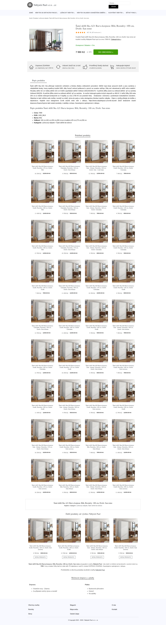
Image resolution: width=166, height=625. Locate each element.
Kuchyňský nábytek (115, 12)
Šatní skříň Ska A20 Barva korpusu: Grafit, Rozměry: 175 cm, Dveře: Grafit (69, 367)
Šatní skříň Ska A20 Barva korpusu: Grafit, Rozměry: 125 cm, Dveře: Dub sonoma (96, 407)
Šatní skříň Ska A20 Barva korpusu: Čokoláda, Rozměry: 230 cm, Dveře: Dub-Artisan (42, 327)
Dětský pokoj (131, 12)
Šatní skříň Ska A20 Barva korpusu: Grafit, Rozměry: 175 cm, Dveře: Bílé (42, 168)
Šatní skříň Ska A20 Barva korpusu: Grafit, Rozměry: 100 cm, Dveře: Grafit (42, 287)
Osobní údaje (74, 614)
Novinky (31, 609)
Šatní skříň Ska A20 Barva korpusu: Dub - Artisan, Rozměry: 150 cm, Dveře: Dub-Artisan (69, 407)
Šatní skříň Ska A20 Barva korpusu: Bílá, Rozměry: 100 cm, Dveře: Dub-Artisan (96, 447)
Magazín (73, 605)
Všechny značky (33, 605)
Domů (31, 12)
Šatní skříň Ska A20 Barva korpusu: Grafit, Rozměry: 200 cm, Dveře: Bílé (42, 207)
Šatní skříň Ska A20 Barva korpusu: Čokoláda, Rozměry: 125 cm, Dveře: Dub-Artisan (69, 168)
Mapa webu (74, 609)
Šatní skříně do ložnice (95, 505)
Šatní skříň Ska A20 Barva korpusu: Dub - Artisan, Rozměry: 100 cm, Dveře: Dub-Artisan (123, 327)
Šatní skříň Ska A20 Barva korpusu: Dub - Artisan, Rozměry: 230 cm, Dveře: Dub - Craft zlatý (96, 168)
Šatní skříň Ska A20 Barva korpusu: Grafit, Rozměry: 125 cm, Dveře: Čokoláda (123, 207)
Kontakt (114, 609)
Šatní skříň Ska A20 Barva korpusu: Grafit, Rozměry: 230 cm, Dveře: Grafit (123, 407)
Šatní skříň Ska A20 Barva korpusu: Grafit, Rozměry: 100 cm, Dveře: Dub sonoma (123, 367)
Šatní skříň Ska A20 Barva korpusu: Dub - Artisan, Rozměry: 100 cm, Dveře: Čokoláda (96, 207)
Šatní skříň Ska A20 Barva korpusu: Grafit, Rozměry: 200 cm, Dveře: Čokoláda (69, 327)
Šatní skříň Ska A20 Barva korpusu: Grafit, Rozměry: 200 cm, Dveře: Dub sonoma (123, 486)
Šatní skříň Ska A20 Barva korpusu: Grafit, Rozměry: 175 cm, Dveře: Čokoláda (96, 287)
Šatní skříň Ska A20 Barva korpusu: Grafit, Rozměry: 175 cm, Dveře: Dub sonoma (42, 486)
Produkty (35, 18)
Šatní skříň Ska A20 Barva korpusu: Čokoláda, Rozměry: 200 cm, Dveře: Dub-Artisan (69, 287)
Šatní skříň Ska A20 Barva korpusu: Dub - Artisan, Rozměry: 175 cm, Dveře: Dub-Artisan (42, 447)
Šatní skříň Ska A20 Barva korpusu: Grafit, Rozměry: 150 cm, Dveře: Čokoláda (123, 247)
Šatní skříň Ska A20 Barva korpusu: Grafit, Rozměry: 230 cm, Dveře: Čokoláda (42, 367)
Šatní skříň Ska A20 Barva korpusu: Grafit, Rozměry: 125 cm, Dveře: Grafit (123, 287)
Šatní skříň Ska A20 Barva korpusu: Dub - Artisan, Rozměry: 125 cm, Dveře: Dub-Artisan (96, 367)
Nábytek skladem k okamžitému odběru (91, 12)
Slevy (30, 614)
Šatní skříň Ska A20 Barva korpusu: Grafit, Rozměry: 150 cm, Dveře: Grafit (96, 327)
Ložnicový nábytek (67, 12)
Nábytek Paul (90, 39)
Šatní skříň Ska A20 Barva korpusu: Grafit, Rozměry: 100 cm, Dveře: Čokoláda (123, 168)
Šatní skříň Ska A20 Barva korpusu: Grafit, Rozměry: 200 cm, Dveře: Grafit (42, 407)
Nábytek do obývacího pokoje (46, 12)
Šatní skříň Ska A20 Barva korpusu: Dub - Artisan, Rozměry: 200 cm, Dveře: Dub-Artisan (123, 447)
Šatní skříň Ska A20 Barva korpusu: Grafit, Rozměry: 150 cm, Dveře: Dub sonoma (69, 447)
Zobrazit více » (116, 39)
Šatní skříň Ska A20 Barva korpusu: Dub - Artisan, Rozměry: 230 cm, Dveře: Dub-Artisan (96, 486)
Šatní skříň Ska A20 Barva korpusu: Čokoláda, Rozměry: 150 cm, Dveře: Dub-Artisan (69, 207)
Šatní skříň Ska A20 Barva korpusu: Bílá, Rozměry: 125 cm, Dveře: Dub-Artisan (69, 486)
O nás (114, 605)
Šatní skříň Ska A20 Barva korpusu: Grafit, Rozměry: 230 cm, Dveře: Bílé (42, 247)
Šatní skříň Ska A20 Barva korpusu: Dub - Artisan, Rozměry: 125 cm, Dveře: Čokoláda (96, 247)
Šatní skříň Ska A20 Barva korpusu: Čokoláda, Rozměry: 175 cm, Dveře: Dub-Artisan (69, 247)
